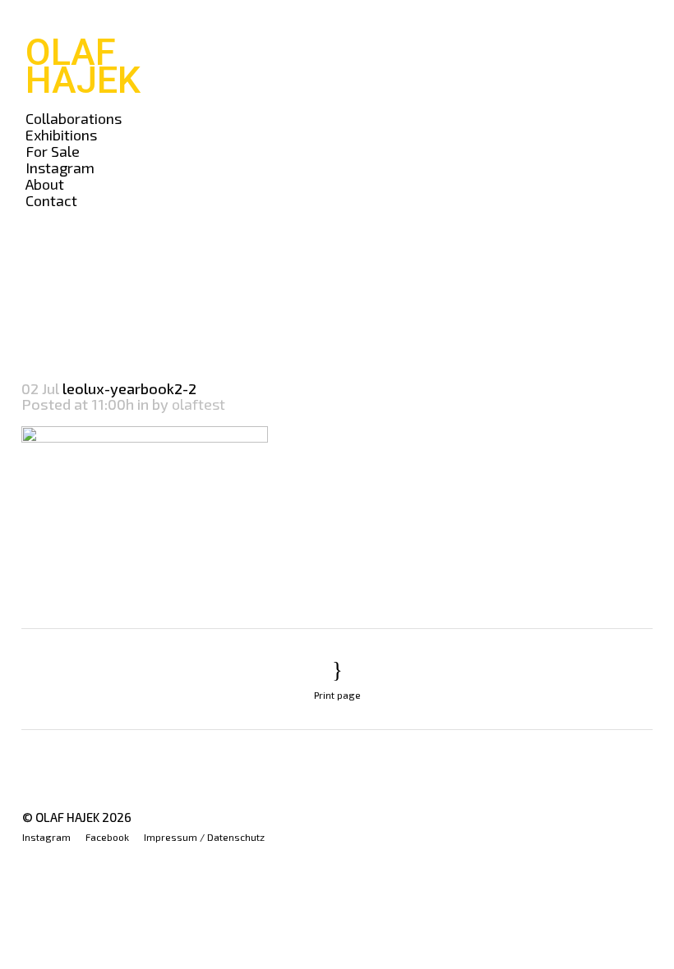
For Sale (52, 151)
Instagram (60, 167)
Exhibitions (61, 135)
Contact (51, 200)
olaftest (198, 404)
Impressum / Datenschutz (204, 837)
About (44, 184)
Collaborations (73, 118)
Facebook (107, 837)
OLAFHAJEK (83, 66)
